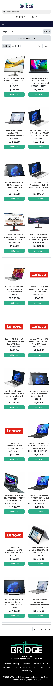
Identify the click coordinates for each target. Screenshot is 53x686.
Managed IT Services (21, 664)
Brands (8, 664)
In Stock (6, 46)
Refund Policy (26, 671)
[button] (23, 629)
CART (34, 17)
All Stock (15, 46)
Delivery (6, 667)
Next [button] (46, 46)
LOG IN (22, 17)
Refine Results (26, 38)
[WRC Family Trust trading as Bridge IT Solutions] (27, 5)
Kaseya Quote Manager (31, 679)
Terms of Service (30, 667)
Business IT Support (40, 664)
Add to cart (14, 94)
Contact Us (16, 667)
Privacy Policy (44, 667)
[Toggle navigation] (3, 24)
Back (47, 31)
